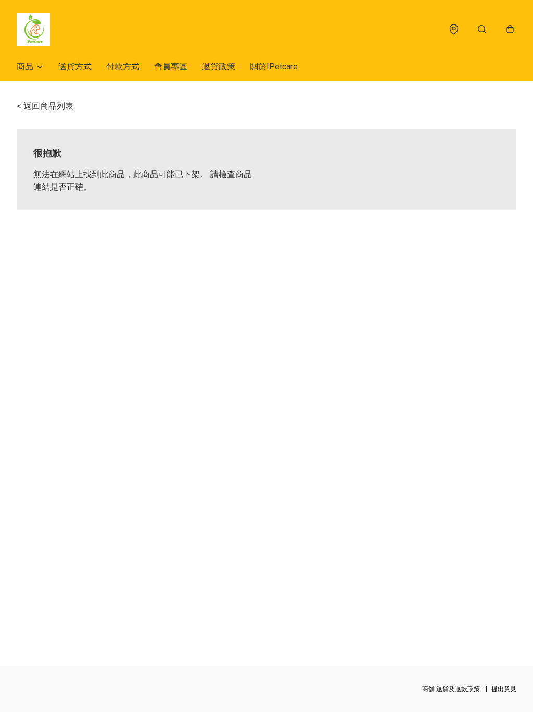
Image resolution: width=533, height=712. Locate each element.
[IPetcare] (33, 29)
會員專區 (170, 66)
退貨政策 (218, 66)
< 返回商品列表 (45, 106)
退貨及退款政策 (458, 689)
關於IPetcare (274, 66)
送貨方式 (75, 66)
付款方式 (122, 66)
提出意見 (503, 689)
